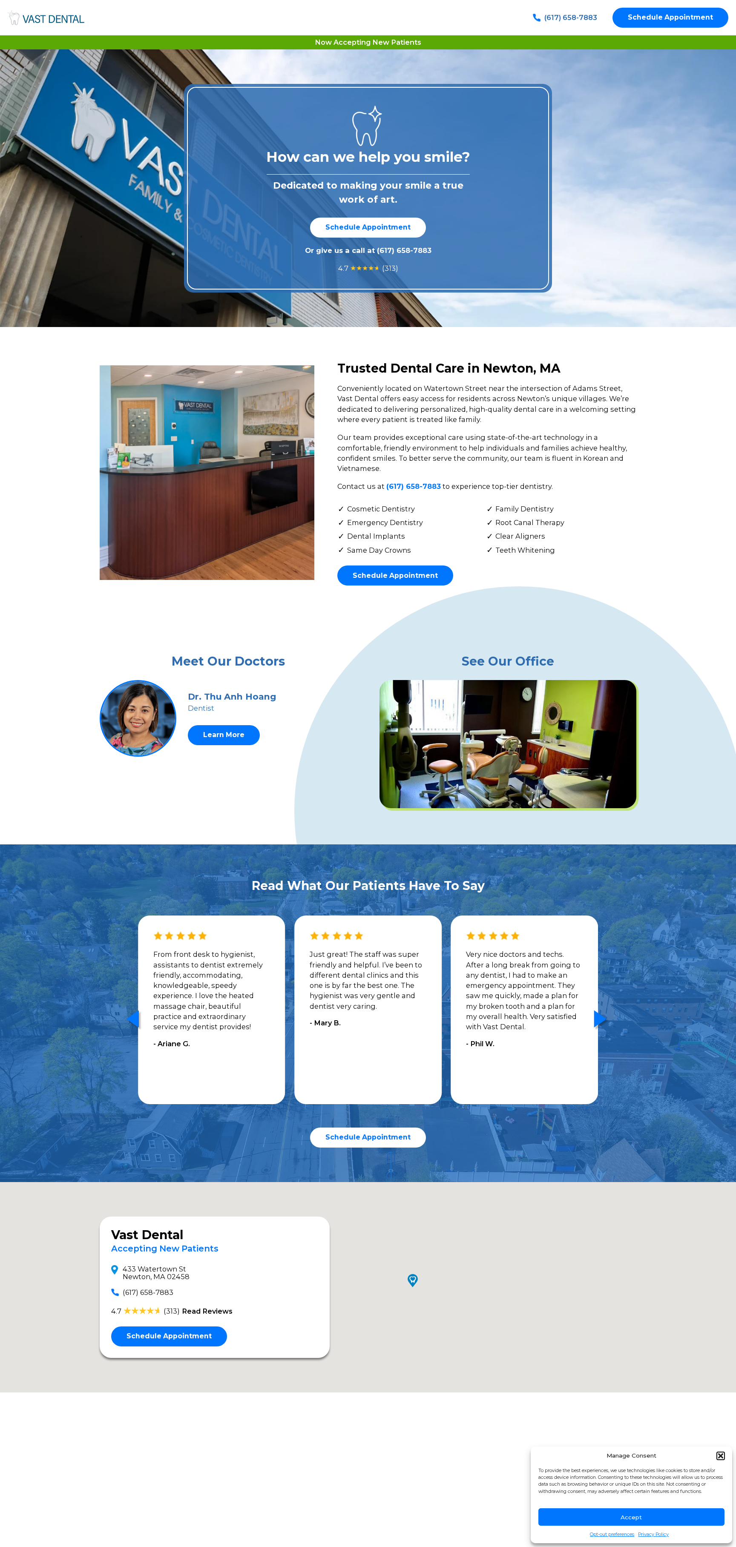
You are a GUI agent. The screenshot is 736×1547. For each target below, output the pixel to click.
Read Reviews (207, 1311)
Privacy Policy (653, 1534)
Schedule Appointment (670, 17)
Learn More (223, 735)
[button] (720, 1456)
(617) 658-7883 (570, 18)
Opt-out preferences (612, 1534)
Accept (631, 1517)
